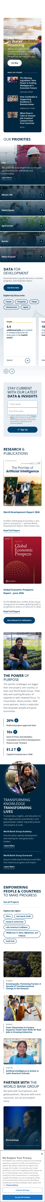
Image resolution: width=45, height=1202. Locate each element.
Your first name (16, 411)
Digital (25, 307)
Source (9, 360)
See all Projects (11, 902)
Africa (8, 916)
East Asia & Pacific (23, 916)
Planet (34, 301)
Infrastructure (11, 307)
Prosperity (21, 301)
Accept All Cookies (22, 1197)
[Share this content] (27, 360)
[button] (41, 195)
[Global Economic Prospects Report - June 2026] (23, 561)
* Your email (14, 404)
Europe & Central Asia (14, 922)
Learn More (7, 177)
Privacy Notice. (12, 1185)
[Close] (42, 1154)
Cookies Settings (22, 1190)
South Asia (10, 941)
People (8, 301)
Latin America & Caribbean (16, 927)
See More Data (13, 287)
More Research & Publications (19, 620)
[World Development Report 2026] (23, 483)
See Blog (14, 63)
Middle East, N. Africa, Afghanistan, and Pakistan (22, 934)
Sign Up (24, 429)
